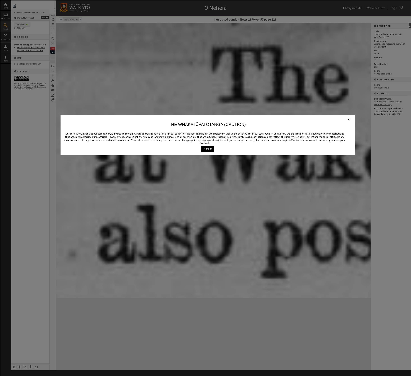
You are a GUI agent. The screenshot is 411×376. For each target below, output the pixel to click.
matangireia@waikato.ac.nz (292, 140)
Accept (208, 149)
